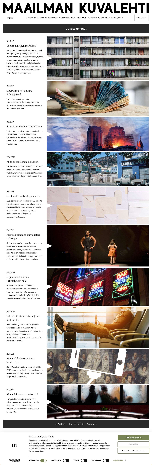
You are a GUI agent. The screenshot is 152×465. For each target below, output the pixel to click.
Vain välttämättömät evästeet (133, 451)
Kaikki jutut (117, 18)
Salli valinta (133, 444)
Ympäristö (81, 18)
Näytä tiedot (118, 461)
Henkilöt (92, 18)
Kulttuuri (53, 18)
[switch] (66, 460)
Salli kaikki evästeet (133, 438)
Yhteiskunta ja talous (36, 18)
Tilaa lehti (141, 18)
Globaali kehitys (67, 18)
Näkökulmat (104, 18)
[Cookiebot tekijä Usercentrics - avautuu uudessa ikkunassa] (14, 460)
